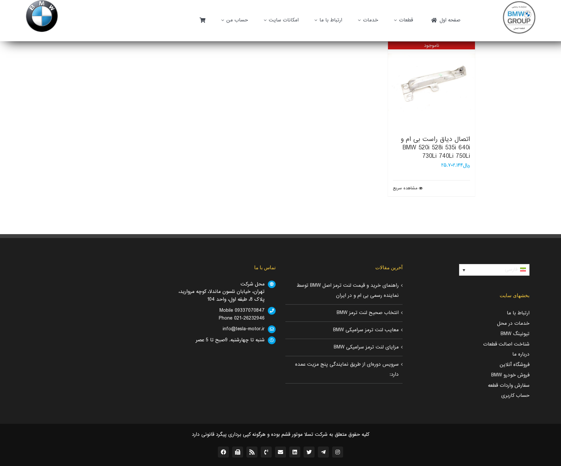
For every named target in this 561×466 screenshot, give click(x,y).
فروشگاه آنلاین (515, 365)
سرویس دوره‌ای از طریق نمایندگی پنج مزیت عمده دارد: (347, 369)
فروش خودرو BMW (510, 375)
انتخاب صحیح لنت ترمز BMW (368, 313)
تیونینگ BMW (515, 334)
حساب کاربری (515, 395)
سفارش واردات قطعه (509, 385)
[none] (494, 270)
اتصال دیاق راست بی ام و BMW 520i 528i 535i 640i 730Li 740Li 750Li (435, 147)
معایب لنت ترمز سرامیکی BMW (366, 330)
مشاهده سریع (405, 188)
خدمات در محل (513, 323)
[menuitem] (494, 270)
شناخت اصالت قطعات (506, 344)
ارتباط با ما (518, 313)
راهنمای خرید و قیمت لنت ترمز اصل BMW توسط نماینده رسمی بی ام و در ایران (348, 291)
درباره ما (521, 354)
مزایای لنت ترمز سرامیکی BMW (366, 347)
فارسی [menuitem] (511, 269)
